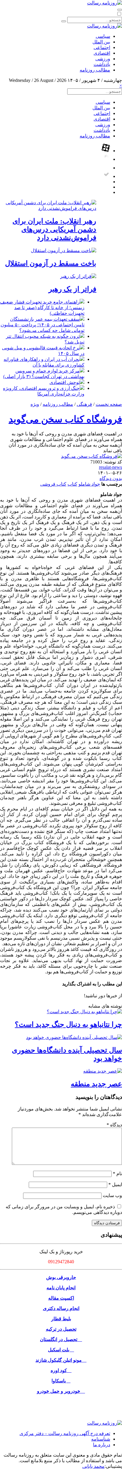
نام (117, 1173)
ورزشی (102, 58)
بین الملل (101, 41)
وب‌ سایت (112, 1195)
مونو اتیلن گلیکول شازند (61, 1360)
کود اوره (61, 1370)
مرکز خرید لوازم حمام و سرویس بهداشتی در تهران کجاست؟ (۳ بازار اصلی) (43, 373)
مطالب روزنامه (95, 69)
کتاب (72, 484)
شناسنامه (100, 1439)
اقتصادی (102, 53)
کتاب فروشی (53, 484)
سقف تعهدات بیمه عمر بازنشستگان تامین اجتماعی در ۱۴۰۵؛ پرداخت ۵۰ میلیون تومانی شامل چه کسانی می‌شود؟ (42, 325)
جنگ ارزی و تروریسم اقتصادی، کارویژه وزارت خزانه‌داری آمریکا (43, 391)
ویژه (34, 404)
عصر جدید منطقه (96, 1084)
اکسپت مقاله (61, 1298)
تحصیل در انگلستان (61, 1339)
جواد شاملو (89, 484)
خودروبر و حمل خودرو (61, 1391)
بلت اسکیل (61, 1349)
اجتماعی (102, 47)
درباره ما (101, 1444)
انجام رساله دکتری (61, 1308)
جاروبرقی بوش (61, 1277)
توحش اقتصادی (64, 382)
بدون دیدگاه (110, 478)
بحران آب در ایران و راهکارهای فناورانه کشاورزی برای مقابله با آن (44, 362)
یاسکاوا (61, 1380)
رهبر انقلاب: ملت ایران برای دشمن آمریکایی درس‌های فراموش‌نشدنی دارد (54, 229)
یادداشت (102, 64)
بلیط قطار (61, 1318)
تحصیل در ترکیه (61, 1329)
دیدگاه (114, 1124)
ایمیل (115, 1184)
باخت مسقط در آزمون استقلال (50, 263)
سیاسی (103, 36)
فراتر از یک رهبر (72, 289)
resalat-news (110, 467)
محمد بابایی (93, 1466)
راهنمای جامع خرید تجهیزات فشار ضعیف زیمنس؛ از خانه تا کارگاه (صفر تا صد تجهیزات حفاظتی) (42, 307)
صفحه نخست (109, 404)
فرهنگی (84, 404)
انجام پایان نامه (61, 1287)
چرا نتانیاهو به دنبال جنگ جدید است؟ (68, 1024)
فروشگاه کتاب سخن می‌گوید (65, 419)
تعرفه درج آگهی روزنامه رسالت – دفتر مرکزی (65, 1433)
